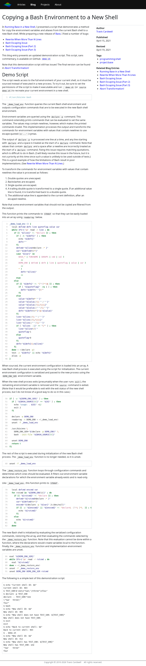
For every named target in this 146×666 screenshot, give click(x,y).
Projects (45, 4)
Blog (33, 4)
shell (118, 59)
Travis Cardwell (104, 31)
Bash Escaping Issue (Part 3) (21, 49)
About (58, 4)
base (110, 62)
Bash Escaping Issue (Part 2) (21, 46)
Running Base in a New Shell (20, 26)
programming (107, 59)
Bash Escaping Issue (16, 42)
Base (58, 33)
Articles (21, 4)
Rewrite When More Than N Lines (23, 39)
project (104, 62)
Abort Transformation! (17, 68)
